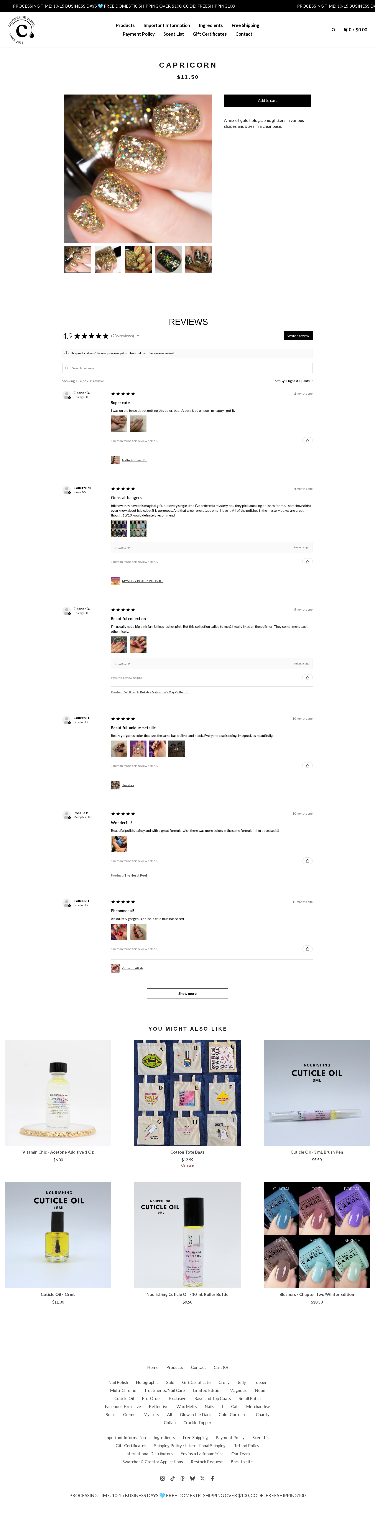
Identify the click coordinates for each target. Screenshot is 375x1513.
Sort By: (279, 381)
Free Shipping (245, 25)
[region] (187, 6)
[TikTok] (172, 1478)
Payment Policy (139, 34)
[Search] (333, 29)
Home (153, 1367)
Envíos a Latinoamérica (202, 1453)
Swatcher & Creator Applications (152, 1461)
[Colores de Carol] (21, 30)
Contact (243, 34)
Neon (260, 1390)
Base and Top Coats (212, 1398)
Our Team (240, 1453)
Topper (260, 1382)
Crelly (224, 1382)
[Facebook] (212, 1478)
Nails (209, 1406)
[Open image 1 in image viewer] (138, 169)
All (169, 1414)
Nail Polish (118, 1382)
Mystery (151, 1414)
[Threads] (182, 1478)
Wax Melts (186, 1406)
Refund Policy (246, 1445)
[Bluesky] (192, 1478)
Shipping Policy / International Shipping (190, 1445)
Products (125, 25)
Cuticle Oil (124, 1398)
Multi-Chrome (123, 1390)
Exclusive (177, 1398)
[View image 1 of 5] (77, 259)
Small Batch (250, 1398)
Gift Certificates (210, 34)
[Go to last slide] (71, 168)
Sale (170, 1382)
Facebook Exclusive (123, 1406)
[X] (202, 1478)
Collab (170, 1422)
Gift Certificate (196, 1382)
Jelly (241, 1382)
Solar (110, 1414)
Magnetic (238, 1390)
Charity (263, 1414)
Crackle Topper (197, 1422)
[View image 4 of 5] (168, 259)
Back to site (242, 1461)
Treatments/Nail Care (164, 1390)
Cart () (221, 1367)
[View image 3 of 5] (138, 259)
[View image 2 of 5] (108, 259)
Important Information (166, 25)
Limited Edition (207, 1390)
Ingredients (211, 25)
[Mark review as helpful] (307, 440)
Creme (129, 1414)
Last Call (230, 1406)
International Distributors (149, 1453)
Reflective (159, 1406)
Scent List (173, 34)
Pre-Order (151, 1398)
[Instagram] (162, 1478)
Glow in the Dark (195, 1414)
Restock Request (207, 1461)
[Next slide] (205, 168)
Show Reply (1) (123, 548)
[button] (138, 335)
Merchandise (258, 1406)
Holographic (147, 1382)
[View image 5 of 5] (198, 259)
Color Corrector (233, 1414)
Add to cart (267, 100)
